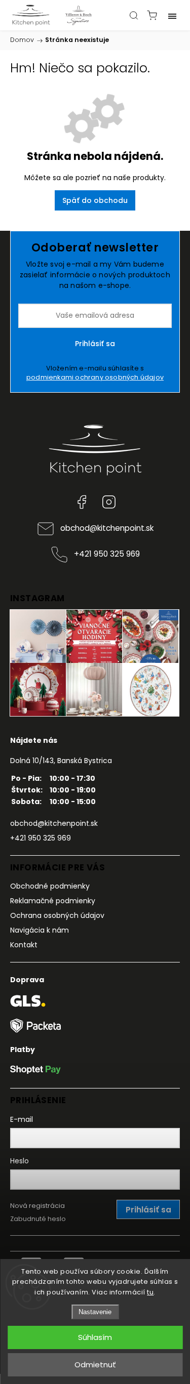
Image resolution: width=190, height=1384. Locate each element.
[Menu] (172, 15)
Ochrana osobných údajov (57, 915)
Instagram (109, 502)
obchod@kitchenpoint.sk (107, 528)
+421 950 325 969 (107, 554)
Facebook (81, 502)
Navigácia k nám (39, 930)
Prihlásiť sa (95, 344)
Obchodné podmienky (50, 886)
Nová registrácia (37, 1205)
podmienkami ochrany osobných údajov (95, 377)
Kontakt (23, 945)
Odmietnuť (95, 1364)
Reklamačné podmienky (52, 901)
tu (150, 1292)
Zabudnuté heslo (38, 1218)
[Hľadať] (133, 15)
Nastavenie (95, 1312)
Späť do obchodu (95, 200)
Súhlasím (95, 1337)
